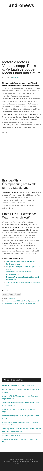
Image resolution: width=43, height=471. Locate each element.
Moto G (20, 301)
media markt (14, 301)
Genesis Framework (32, 461)
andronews (21, 5)
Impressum (29, 459)
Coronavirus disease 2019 (11, 435)
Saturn (11, 303)
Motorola (12, 298)
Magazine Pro (19, 461)
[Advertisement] (21, 34)
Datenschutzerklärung (17, 459)
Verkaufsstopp (19, 303)
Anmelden (25, 464)
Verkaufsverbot (30, 303)
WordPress (17, 464)
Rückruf (6, 303)
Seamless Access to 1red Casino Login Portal (18, 386)
